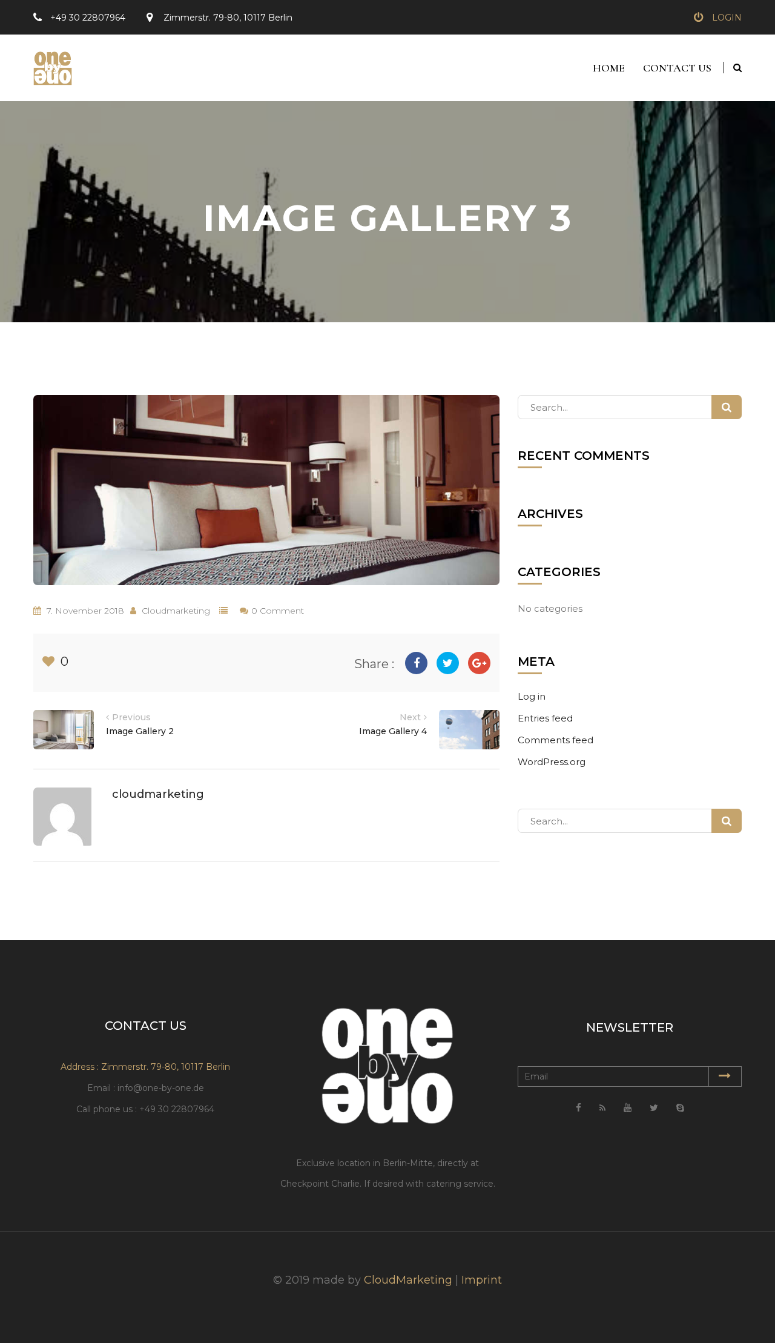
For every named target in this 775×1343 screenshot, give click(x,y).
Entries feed (545, 718)
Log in (532, 696)
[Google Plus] (479, 663)
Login (727, 17)
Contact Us (677, 68)
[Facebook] (416, 663)
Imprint (481, 1280)
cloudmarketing (176, 610)
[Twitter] (448, 663)
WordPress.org (551, 762)
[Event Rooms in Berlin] (47, 63)
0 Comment (277, 610)
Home (609, 68)
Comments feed (555, 740)
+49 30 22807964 (87, 17)
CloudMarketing (408, 1280)
